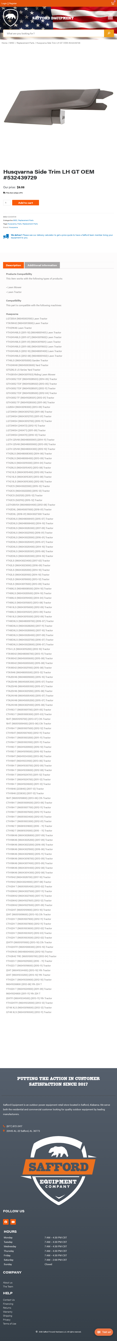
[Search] (109, 33)
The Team (8, 1286)
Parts (19, 223)
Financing (8, 1303)
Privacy (6, 1319)
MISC (12, 42)
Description (13, 265)
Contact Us (9, 1299)
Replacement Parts (25, 42)
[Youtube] (13, 1222)
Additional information (42, 265)
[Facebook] (6, 1222)
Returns (7, 1307)
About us (7, 1282)
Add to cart (25, 202)
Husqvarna (12, 223)
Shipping (7, 1315)
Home (4, 42)
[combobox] (53, 33)
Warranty (7, 1311)
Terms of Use (9, 1323)
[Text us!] (104, 1333)
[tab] (13, 265)
